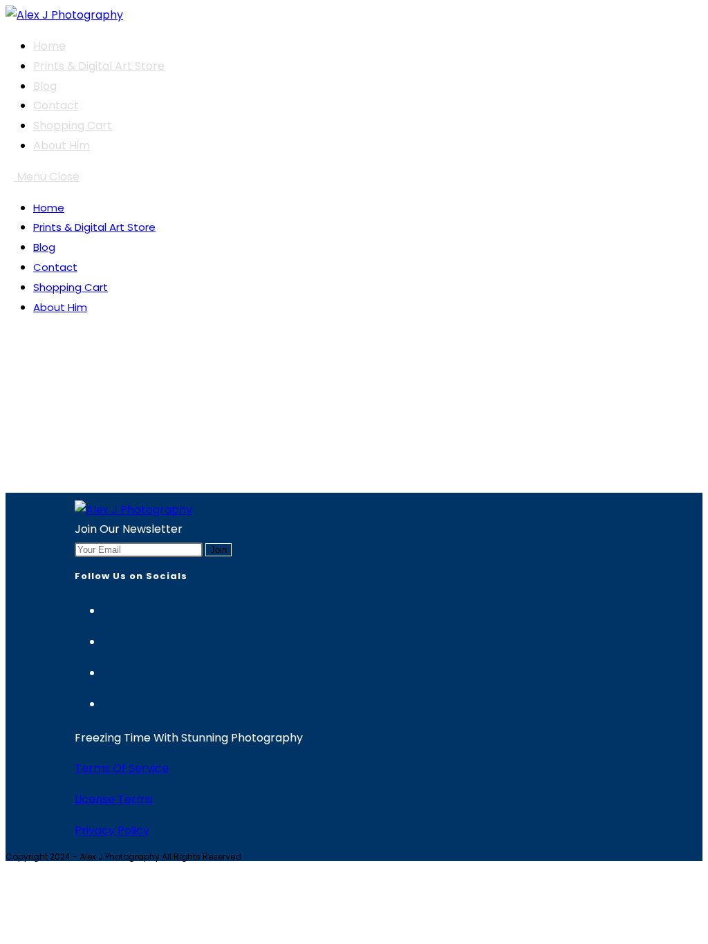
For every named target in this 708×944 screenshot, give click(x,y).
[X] (108, 639)
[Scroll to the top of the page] (10, 870)
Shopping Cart (70, 287)
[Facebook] (108, 671)
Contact (55, 267)
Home (48, 207)
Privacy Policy (112, 830)
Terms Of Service (122, 768)
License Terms (114, 799)
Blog (44, 247)
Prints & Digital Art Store (94, 227)
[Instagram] (108, 608)
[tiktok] (108, 702)
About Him (60, 307)
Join (218, 550)
